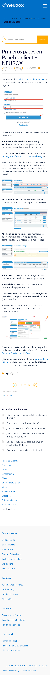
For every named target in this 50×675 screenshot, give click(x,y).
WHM (4, 487)
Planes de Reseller (10, 641)
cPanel (5, 469)
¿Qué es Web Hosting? (12, 585)
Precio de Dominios (11, 625)
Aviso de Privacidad (28, 671)
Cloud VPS (7, 599)
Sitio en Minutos (9, 500)
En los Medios (8, 545)
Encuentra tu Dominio (12, 615)
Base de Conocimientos (21, 18)
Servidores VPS (9, 491)
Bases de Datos (9, 504)
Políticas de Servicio (9, 671)
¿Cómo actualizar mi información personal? (26, 428)
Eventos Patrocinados (12, 554)
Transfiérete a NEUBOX (13, 620)
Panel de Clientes (39, 18)
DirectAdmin (8, 474)
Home (6, 18)
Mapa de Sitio (8, 568)
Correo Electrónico (11, 483)
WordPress (7, 496)
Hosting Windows (10, 594)
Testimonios (7, 549)
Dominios (6, 465)
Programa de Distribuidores (15, 646)
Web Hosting (8, 589)
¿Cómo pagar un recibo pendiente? (22, 423)
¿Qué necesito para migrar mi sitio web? (24, 450)
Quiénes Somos (9, 540)
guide (14, 374)
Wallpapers (7, 564)
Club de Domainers (11, 650)
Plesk (4, 478)
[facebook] (20, 385)
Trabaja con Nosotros (12, 559)
